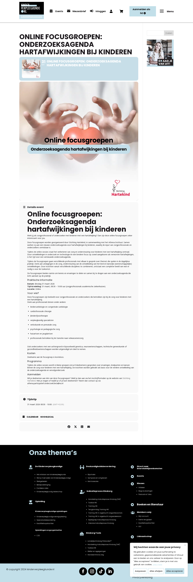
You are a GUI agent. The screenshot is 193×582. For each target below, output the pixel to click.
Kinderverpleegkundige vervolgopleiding (51, 517)
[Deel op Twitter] (75, 427)
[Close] (185, 545)
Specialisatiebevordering (46, 520)
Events (140, 476)
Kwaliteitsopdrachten (147, 523)
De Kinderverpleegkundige (48, 466)
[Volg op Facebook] (83, 571)
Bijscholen (91, 474)
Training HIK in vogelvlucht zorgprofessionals (105, 513)
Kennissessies (93, 481)
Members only (144, 512)
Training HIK (92, 506)
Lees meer (157, 564)
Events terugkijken (145, 520)
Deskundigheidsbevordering (100, 466)
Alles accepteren (174, 571)
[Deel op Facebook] (69, 427)
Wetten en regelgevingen (97, 551)
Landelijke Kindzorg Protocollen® (99, 541)
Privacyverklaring (142, 577)
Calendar (32, 417)
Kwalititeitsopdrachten (45, 523)
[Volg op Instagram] (92, 571)
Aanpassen (140, 571)
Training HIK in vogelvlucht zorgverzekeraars (104, 516)
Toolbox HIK (92, 503)
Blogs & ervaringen (146, 491)
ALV (140, 526)
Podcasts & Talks (145, 494)
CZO (38, 536)
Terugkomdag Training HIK (98, 509)
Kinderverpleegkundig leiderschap (49, 492)
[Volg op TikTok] (101, 571)
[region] (159, 560)
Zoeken (168, 33)
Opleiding (40, 501)
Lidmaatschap (144, 536)
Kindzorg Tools (93, 533)
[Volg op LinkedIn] (110, 571)
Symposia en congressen (97, 478)
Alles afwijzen (156, 571)
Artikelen (142, 488)
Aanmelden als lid (141, 11)
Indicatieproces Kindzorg (99, 491)
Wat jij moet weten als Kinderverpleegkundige (54, 478)
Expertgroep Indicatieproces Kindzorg (102, 520)
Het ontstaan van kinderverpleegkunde (51, 474)
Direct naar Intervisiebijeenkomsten (149, 467)
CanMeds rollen (42, 488)
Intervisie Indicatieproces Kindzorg (101, 523)
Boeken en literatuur (150, 504)
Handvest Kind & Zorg (96, 555)
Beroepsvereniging (43, 485)
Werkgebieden (42, 481)
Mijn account (143, 516)
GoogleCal (47, 417)
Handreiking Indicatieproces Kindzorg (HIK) (104, 499)
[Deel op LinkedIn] (82, 427)
